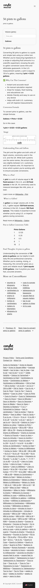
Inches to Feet (28, 446)
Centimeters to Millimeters (13, 383)
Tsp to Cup (7, 571)
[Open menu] (35, 6)
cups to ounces (29, 283)
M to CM (14, 469)
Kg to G (7, 454)
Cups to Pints (29, 394)
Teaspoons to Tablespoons (23, 568)
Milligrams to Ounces (20, 493)
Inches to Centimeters (12, 446)
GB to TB (11, 430)
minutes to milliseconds (12, 511)
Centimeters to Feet (11, 378)
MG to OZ (27, 485)
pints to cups (8, 529)
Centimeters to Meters (19, 381)
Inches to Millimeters (26, 448)
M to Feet (23, 469)
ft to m (23, 417)
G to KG (31, 417)
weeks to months (16, 574)
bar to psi (26, 301)
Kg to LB (15, 454)
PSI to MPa (22, 537)
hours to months (25, 438)
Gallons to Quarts (10, 428)
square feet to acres (11, 555)
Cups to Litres (16, 394)
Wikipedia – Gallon (21, 221)
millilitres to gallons (18, 498)
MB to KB (8, 474)
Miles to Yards (19, 490)
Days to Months (9, 401)
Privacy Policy (8, 358)
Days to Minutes (24, 399)
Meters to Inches (24, 477)
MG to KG (17, 485)
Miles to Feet (15, 488)
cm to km (20, 386)
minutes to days (9, 508)
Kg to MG (25, 454)
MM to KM (20, 516)
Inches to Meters (9, 448)
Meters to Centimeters (23, 474)
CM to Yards (18, 388)
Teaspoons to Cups (11, 566)
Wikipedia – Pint (21, 194)
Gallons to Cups (27, 422)
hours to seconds (10, 441)
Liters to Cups (16, 464)
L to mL (23, 459)
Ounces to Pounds (20, 524)
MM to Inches (8, 516)
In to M (20, 443)
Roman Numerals (19, 548)
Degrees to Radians (11, 407)
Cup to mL (29, 388)
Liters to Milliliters (18, 467)
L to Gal (14, 459)
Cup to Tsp (19, 391)
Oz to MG (28, 527)
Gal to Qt (15, 422)
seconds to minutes (25, 553)
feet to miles (12, 288)
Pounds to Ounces (20, 534)
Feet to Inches (20, 412)
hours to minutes (10, 438)
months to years (9, 519)
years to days (15, 576)
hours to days (26, 435)
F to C (23, 407)
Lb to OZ (15, 461)
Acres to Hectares (10, 365)
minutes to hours (25, 508)
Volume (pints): (10, 32)
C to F (21, 373)
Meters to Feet (9, 477)
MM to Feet (26, 514)
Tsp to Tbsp (18, 571)
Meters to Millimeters (11, 482)
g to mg (14, 420)
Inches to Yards (11, 451)
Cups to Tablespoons (27, 396)
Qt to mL (18, 540)
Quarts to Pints (16, 545)
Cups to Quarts (11, 396)
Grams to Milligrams (11, 433)
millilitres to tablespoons (21, 501)
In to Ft (13, 443)
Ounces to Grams (16, 521)
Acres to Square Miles (17, 368)
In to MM (28, 443)
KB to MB (32, 451)
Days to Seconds (24, 401)
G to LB (6, 420)
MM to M (29, 516)
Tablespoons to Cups (25, 558)
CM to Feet (30, 383)
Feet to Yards (28, 415)
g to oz (22, 420)
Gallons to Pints (24, 425)
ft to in (16, 417)
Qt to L (10, 540)
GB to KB (22, 428)
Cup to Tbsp (8, 391)
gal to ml (6, 422)
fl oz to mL (7, 417)
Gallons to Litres (9, 425)
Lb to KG (6, 461)
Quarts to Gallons (16, 542)
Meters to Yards (28, 482)
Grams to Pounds (12, 435)
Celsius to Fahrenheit (19, 375)
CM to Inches (10, 386)
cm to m (29, 386)
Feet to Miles (16, 415)
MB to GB (32, 472)
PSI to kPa (12, 537)
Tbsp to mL (13, 563)
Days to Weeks (9, 404)
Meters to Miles (28, 480)
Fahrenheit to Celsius (11, 409)
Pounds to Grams (17, 532)
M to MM (22, 472)
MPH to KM (22, 519)
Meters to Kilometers (11, 480)
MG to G (8, 485)
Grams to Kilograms (25, 430)
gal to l (29, 420)
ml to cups (27, 306)
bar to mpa (25, 370)
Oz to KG (10, 527)
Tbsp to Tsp (24, 563)
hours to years (24, 441)
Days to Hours (10, 399)
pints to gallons (8, 23)
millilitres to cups (9, 495)
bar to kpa (14, 370)
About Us (17, 360)
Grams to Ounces (28, 433)
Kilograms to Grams (15, 456)
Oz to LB (19, 527)
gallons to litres (29, 303)
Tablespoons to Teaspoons (14, 561)
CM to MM (7, 388)
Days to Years (22, 404)
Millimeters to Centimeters (13, 503)
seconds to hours (18, 550)
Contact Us (7, 360)
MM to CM (16, 514)
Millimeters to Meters (20, 506)
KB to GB (22, 451)
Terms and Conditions (24, 358)
